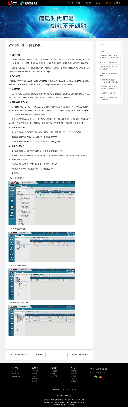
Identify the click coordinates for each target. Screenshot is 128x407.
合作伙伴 (74, 373)
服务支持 (98, 3)
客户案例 (89, 3)
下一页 (79, 355)
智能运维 (35, 379)
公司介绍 (74, 371)
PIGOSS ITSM (15, 376)
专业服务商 (34, 371)
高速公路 (35, 381)
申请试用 (54, 371)
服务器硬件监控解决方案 (108, 93)
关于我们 (117, 3)
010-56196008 (98, 369)
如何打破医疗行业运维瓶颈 (108, 62)
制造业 (35, 376)
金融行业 (35, 373)
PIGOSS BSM (15, 373)
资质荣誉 (74, 376)
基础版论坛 (73, 379)
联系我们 (74, 381)
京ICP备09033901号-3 (64, 396)
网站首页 (70, 3)
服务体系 (54, 373)
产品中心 (79, 3)
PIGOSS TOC (15, 371)
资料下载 (54, 376)
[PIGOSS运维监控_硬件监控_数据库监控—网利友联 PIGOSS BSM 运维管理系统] (23, 3)
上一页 (26, 355)
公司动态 (108, 3)
